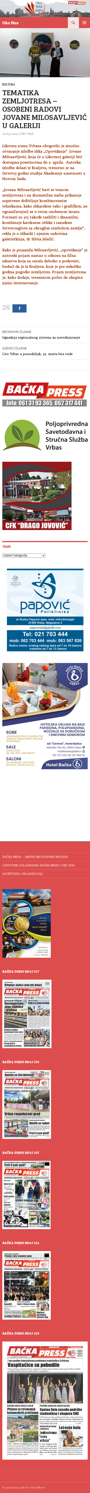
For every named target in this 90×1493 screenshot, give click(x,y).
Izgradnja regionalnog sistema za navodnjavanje (41, 334)
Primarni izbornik (84, 22)
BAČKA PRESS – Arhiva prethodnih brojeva (35, 857)
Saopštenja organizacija (22, 873)
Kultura (8, 84)
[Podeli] (19, 308)
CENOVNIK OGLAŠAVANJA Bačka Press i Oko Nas (38, 865)
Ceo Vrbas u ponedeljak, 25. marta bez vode (37, 351)
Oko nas (26, 133)
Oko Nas (10, 22)
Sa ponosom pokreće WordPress (23, 1487)
